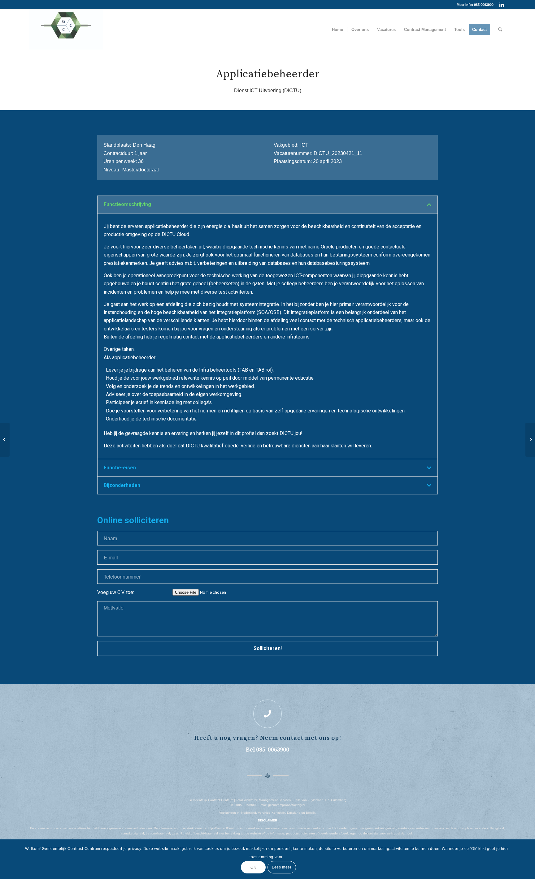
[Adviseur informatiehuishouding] (5, 440)
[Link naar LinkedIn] (501, 4)
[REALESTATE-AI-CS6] (66, 30)
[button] (267, 204)
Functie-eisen (120, 468)
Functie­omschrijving (127, 204)
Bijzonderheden (122, 485)
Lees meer (281, 867)
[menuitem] (337, 30)
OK (253, 867)
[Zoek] (500, 30)
